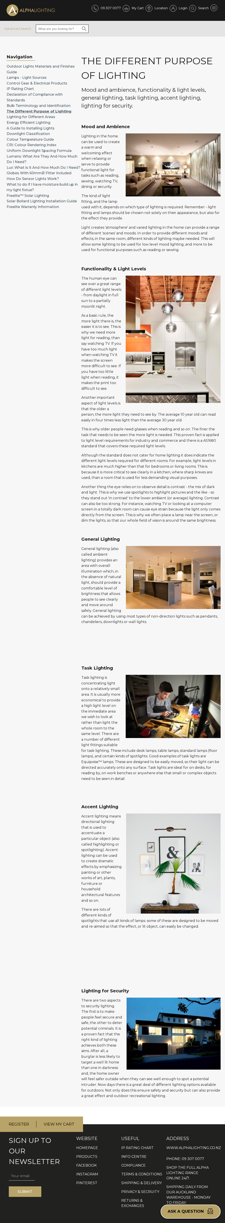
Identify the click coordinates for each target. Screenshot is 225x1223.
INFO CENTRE (134, 1157)
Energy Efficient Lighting (28, 122)
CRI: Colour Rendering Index (31, 145)
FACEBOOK (86, 1165)
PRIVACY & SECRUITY (140, 1192)
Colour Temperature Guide (30, 139)
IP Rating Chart (20, 89)
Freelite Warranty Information (33, 207)
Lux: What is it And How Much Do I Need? (43, 167)
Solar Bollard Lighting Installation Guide (42, 201)
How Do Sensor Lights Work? (33, 179)
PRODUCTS (86, 1157)
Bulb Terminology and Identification (39, 106)
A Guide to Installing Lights (30, 128)
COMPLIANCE (133, 1165)
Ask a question (186, 1211)
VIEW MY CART (59, 1124)
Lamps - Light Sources (27, 77)
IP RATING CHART (137, 1148)
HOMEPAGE (87, 1148)
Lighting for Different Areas (31, 117)
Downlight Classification (28, 134)
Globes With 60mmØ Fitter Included (39, 173)
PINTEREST (86, 1183)
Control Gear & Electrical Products (37, 83)
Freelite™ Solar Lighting (28, 196)
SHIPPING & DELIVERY (141, 1183)
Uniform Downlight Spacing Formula (39, 151)
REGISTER (19, 1124)
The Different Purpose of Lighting (39, 111)
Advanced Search (17, 29)
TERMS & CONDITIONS (141, 1174)
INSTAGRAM (87, 1174)
